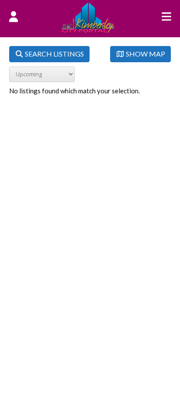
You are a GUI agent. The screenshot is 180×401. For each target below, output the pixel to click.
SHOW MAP (145, 54)
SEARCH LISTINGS (54, 54)
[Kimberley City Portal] (88, 30)
